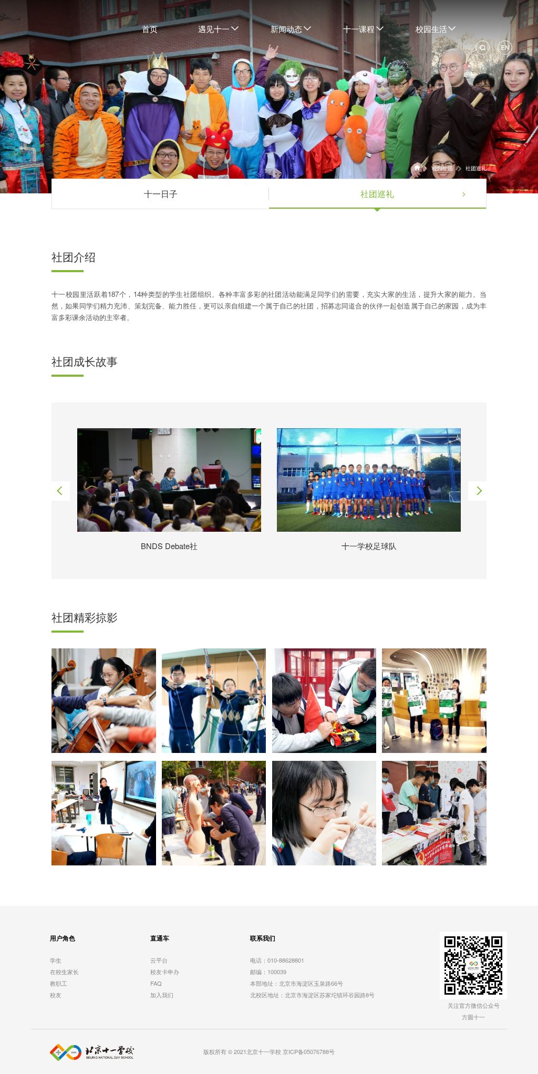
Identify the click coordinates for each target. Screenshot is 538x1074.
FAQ (156, 983)
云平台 (159, 960)
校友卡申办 (164, 971)
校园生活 (442, 168)
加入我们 (161, 994)
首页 (150, 28)
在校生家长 (64, 971)
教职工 (58, 983)
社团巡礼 (476, 168)
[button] (60, 491)
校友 (55, 994)
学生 (55, 960)
